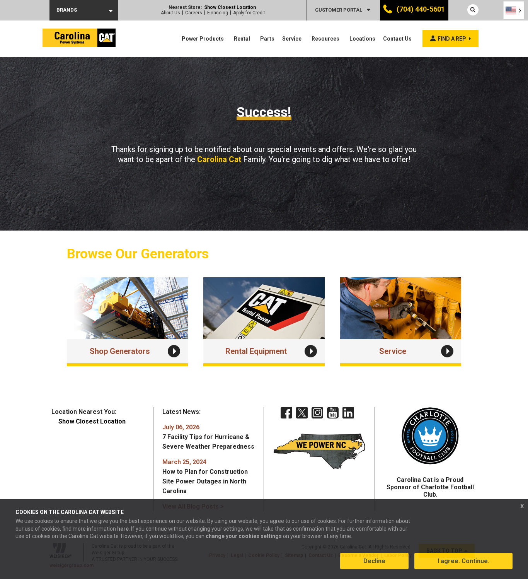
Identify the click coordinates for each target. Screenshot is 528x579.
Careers (193, 12)
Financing (217, 12)
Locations (362, 39)
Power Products (203, 39)
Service (291, 39)
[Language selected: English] (513, 10)
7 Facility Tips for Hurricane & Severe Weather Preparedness (208, 437)
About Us (170, 12)
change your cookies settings (244, 536)
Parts (267, 39)
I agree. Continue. (463, 561)
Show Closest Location (230, 7)
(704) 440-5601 (420, 9)
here (123, 529)
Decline (374, 561)
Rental (242, 39)
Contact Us (397, 39)
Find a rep (452, 39)
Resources (325, 39)
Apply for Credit (249, 12)
